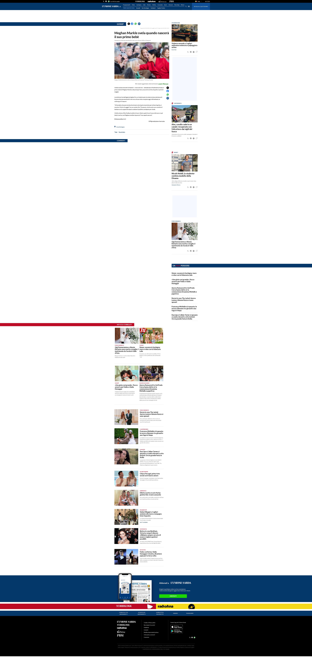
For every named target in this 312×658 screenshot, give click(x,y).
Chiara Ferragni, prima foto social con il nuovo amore (150, 475)
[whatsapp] (108, 1)
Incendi (138, 8)
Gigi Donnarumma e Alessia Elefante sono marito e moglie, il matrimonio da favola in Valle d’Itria (183, 245)
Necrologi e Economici (149, 625)
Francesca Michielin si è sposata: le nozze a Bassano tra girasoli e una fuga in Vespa (184, 308)
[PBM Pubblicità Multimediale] (171, 1)
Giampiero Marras (176, 185)
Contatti (146, 630)
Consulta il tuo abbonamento (123, 613)
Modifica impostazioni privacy (151, 632)
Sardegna (138, 5)
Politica (154, 5)
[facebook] (106, 1)
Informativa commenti (149, 634)
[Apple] (183, 627)
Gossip (120, 24)
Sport (165, 5)
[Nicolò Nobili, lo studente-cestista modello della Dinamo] (185, 162)
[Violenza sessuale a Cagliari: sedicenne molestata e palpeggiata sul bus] (185, 33)
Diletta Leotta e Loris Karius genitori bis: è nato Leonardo (150, 494)
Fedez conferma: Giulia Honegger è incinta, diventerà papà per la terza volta (151, 554)
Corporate (146, 637)
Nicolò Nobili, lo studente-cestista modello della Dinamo (183, 175)
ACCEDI (207, 1)
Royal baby (122, 132)
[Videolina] (140, 1)
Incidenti (153, 8)
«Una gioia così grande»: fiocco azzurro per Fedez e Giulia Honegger (183, 281)
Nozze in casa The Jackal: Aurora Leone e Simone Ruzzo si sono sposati (184, 300)
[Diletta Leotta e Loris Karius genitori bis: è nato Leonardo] (126, 498)
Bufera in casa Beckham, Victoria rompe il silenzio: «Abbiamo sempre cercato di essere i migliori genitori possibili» (150, 535)
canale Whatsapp (163, 84)
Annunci (171, 5)
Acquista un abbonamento (142, 613)
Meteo (182, 5)
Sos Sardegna (145, 8)
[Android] (183, 631)
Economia (160, 5)
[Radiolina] (151, 1)
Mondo (149, 5)
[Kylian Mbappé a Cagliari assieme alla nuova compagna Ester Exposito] (126, 517)
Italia (144, 5)
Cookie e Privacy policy (149, 622)
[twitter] (103, 1)
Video (133, 5)
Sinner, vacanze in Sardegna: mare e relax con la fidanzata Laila (184, 274)
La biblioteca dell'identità (160, 613)
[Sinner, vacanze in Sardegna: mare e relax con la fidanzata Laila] (151, 336)
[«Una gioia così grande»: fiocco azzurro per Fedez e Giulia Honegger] (127, 373)
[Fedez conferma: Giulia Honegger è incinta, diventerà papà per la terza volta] (126, 557)
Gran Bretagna (120, 127)
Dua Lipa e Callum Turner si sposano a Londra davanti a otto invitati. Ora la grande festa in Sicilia (185, 317)
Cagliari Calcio (161, 8)
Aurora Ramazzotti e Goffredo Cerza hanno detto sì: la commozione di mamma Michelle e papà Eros (184, 291)
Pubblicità (146, 627)
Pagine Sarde (189, 613)
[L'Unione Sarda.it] (111, 6)
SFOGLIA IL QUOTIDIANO (201, 6)
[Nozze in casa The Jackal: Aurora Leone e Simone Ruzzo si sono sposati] (126, 417)
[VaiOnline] (162, 1)
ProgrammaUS (126, 5)
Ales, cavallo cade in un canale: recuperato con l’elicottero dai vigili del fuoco (182, 128)
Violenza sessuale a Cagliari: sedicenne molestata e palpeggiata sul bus (184, 45)
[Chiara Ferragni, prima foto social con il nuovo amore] (126, 479)
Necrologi (176, 5)
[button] (129, 24)
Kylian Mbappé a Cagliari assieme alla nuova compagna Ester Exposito (151, 514)
